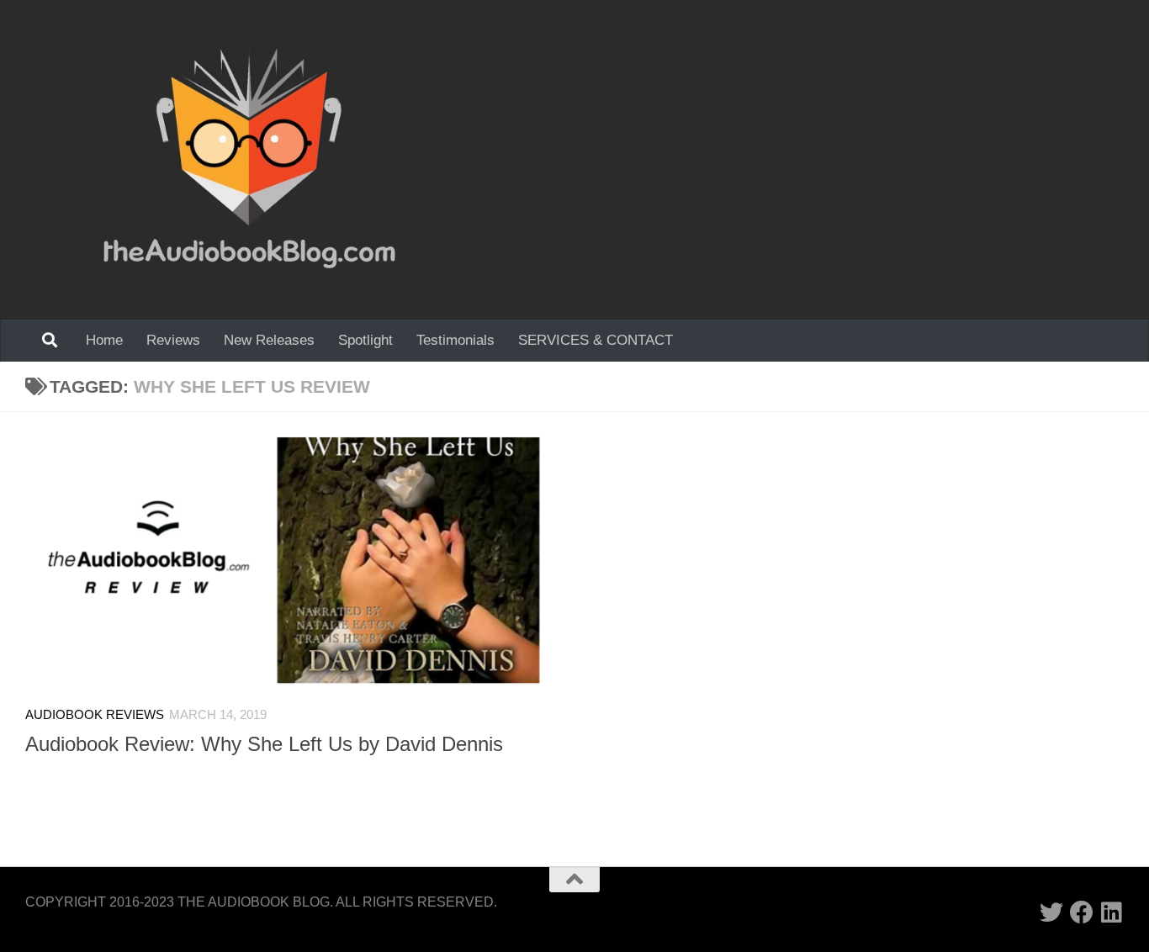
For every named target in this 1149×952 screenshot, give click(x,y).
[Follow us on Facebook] (1081, 912)
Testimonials (455, 340)
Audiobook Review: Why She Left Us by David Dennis (264, 744)
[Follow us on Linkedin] (1112, 912)
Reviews (173, 340)
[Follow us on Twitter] (1051, 912)
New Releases (269, 340)
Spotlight (365, 340)
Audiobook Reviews (94, 715)
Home (104, 340)
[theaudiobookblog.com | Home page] (249, 160)
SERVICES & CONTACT (595, 340)
